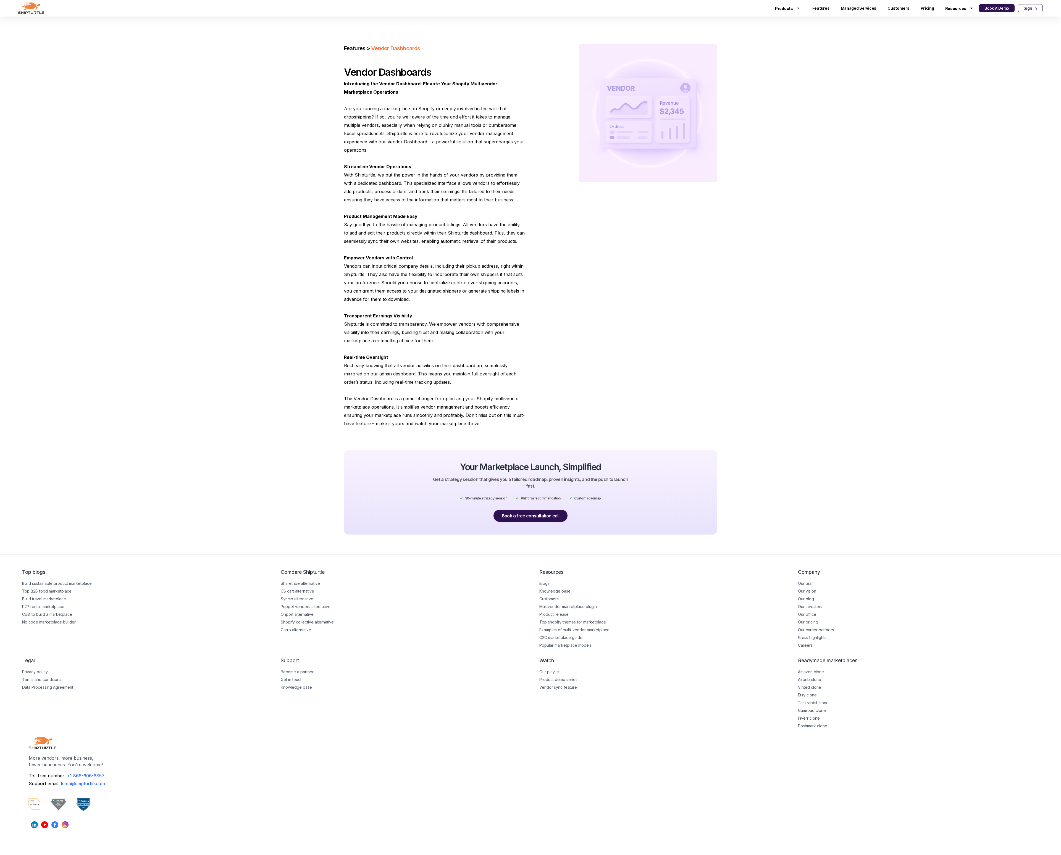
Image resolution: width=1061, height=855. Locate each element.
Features (821, 8)
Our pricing (808, 622)
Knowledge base (296, 687)
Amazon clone (811, 671)
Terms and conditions (41, 679)
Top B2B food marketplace (47, 591)
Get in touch (292, 679)
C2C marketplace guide (560, 637)
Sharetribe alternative (300, 583)
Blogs (544, 583)
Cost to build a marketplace (47, 614)
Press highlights (812, 637)
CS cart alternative (297, 591)
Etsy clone (807, 695)
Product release (554, 614)
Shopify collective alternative (307, 622)
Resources (955, 8)
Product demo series (558, 679)
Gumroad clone (812, 710)
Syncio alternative (297, 598)
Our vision (807, 591)
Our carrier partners (816, 629)
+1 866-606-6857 (85, 775)
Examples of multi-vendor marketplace (574, 629)
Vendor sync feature (558, 687)
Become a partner (297, 671)
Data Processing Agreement (47, 687)
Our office (807, 614)
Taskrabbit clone (813, 702)
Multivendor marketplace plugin (568, 606)
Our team (806, 583)
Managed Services (859, 8)
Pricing (927, 8)
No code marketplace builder (49, 622)
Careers (805, 645)
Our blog (806, 598)
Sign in (1030, 8)
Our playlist (549, 671)
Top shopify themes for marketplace (572, 622)
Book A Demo (996, 8)
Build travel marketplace (44, 598)
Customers (898, 8)
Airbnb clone (809, 679)
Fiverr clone (809, 718)
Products (784, 8)
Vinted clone (809, 687)
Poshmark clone (812, 726)
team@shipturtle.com (83, 783)
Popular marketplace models (565, 645)
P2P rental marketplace (43, 606)
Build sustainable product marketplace (57, 583)
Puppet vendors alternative (305, 606)
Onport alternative (297, 614)
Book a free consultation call (530, 516)
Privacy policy (35, 671)
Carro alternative (296, 629)
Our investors (810, 606)
